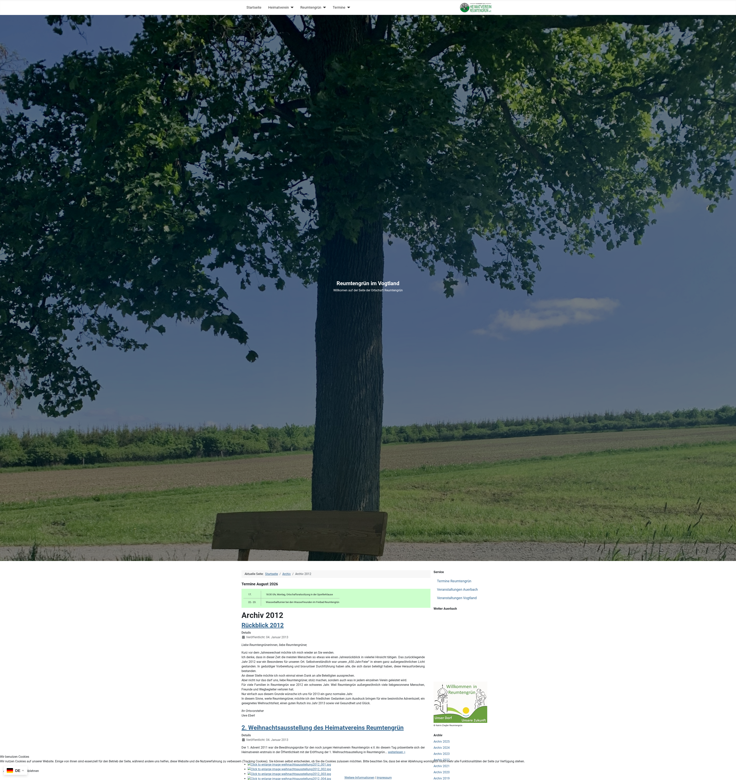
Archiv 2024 (442, 748)
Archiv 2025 (442, 741)
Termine (339, 7)
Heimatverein (278, 7)
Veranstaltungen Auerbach (457, 589)
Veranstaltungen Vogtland (457, 598)
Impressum (384, 777)
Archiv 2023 (442, 754)
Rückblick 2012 (263, 625)
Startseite (253, 7)
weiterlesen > (396, 752)
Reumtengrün (310, 7)
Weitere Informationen (359, 777)
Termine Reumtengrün (454, 581)
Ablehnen (32, 771)
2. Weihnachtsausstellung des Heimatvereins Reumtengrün (323, 727)
